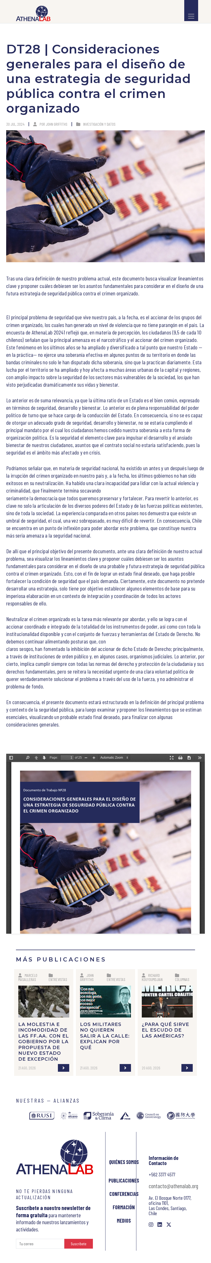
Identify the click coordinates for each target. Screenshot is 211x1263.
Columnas (182, 979)
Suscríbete (78, 1243)
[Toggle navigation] (191, 10)
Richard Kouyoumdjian (152, 977)
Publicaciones (124, 1180)
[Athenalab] (31, 13)
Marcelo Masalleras (27, 977)
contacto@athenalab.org (173, 1185)
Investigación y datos (99, 124)
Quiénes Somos (124, 1162)
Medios (124, 1220)
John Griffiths (56, 124)
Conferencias (123, 1194)
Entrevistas (58, 979)
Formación (124, 1207)
